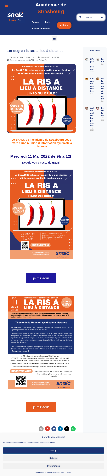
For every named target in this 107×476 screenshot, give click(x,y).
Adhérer (64, 25)
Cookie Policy (40, 472)
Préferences (53, 466)
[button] (54, 38)
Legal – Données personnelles (59, 472)
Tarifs (47, 22)
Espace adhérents (41, 28)
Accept (53, 450)
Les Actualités (41, 60)
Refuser (54, 458)
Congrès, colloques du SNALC (22, 60)
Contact (35, 22)
